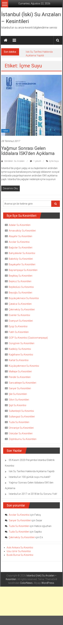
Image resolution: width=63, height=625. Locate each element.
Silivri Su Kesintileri (19, 399)
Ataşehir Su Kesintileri (20, 236)
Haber (5, 131)
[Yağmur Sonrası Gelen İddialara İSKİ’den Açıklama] (31, 105)
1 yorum (37, 161)
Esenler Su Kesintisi (19, 315)
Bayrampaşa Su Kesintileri (23, 270)
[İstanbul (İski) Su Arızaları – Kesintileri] (5, 40)
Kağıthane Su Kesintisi (21, 354)
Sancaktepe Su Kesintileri (22, 382)
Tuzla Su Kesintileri (19, 422)
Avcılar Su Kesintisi (19, 241)
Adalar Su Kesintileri (19, 225)
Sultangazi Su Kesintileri (22, 416)
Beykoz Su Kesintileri (20, 281)
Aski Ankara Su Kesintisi (20, 547)
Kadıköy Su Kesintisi (20, 349)
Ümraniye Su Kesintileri (21, 427)
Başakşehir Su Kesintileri (22, 264)
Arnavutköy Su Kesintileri (22, 230)
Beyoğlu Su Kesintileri (20, 292)
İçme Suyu (54, 161)
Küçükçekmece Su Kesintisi (24, 365)
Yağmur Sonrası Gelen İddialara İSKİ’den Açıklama (28, 151)
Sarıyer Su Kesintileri (20, 388)
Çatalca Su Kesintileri (20, 303)
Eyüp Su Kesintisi (18, 326)
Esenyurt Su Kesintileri (21, 320)
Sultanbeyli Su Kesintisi (21, 411)
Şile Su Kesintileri (18, 394)
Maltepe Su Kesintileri (20, 371)
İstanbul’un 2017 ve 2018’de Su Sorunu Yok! (33, 493)
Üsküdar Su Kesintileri (21, 433)
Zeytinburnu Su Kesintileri (22, 439)
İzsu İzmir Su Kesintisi (19, 551)
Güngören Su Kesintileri (21, 343)
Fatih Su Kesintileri (19, 332)
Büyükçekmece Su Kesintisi (24, 298)
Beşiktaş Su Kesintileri (20, 275)
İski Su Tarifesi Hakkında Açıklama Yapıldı (31, 471)
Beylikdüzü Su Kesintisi (21, 287)
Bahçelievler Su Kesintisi (22, 253)
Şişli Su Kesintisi (17, 405)
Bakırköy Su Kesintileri (21, 258)
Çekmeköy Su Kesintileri (22, 309)
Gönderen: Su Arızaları (14, 161)
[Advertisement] (31, 601)
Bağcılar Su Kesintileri (20, 247)
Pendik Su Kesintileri (20, 377)
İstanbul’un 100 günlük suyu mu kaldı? (29, 477)
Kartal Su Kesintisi (19, 360)
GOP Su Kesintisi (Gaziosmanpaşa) (28, 337)
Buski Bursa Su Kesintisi (20, 555)
